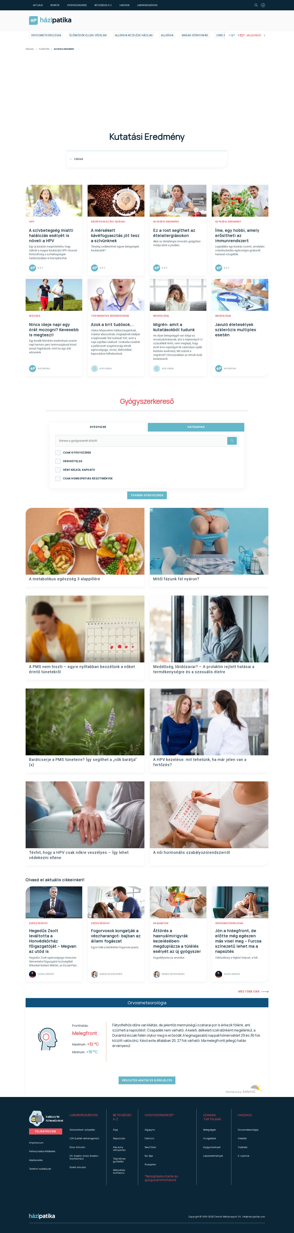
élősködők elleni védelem (88, 35)
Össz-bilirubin (77, 1147)
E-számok (243, 1155)
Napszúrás (119, 1138)
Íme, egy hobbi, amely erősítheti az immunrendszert (237, 235)
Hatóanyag (196, 427)
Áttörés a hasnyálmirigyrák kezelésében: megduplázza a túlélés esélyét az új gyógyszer (177, 941)
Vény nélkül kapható (79, 469)
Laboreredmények (147, 5)
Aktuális (38, 5)
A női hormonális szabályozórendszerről (191, 852)
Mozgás (34, 316)
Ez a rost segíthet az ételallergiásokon (174, 233)
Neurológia (161, 316)
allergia (167, 35)
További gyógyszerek (147, 495)
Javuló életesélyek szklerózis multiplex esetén (235, 329)
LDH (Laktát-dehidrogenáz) (84, 1138)
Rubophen (150, 1164)
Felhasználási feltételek (42, 1151)
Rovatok (54, 5)
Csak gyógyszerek (77, 452)
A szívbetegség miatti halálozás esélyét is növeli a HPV (51, 235)
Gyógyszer (98, 427)
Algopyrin (150, 1129)
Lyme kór (223, 35)
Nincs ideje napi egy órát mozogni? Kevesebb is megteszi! (54, 329)
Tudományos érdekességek (110, 316)
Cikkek (78, 159)
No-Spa (149, 1155)
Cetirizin (149, 1138)
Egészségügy (38, 923)
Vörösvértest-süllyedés (82, 1129)
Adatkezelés (36, 1160)
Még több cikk (249, 991)
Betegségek (209, 1129)
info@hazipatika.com (253, 1216)
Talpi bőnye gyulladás (119, 1160)
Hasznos (124, 5)
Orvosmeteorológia (46, 35)
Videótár (242, 1138)
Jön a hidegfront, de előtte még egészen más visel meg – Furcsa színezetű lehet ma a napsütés (238, 941)
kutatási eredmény (166, 221)
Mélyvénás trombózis (119, 1171)
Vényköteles (72, 461)
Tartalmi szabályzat (40, 1168)
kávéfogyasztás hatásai (108, 221)
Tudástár (44, 49)
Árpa (115, 1129)
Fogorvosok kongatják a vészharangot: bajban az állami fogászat (116, 936)
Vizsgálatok (209, 1138)
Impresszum (36, 1142)
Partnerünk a (234, 1092)
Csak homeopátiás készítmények (88, 478)
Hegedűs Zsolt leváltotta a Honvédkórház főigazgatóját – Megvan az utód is (52, 941)
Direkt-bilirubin (78, 1167)
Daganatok (161, 923)
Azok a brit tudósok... (112, 324)
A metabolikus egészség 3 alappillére (64, 579)
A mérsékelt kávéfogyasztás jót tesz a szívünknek (115, 235)
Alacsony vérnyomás (119, 1148)
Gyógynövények (212, 1147)
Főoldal (30, 49)
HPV (31, 221)
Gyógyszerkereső (77, 5)
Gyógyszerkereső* (159, 1115)
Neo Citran (150, 1147)
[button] (85, 1117)
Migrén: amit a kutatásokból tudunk (174, 327)
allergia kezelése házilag (134, 35)
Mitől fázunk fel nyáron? (176, 579)
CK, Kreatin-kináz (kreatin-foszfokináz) (84, 1157)
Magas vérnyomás (195, 35)
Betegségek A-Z (103, 5)
